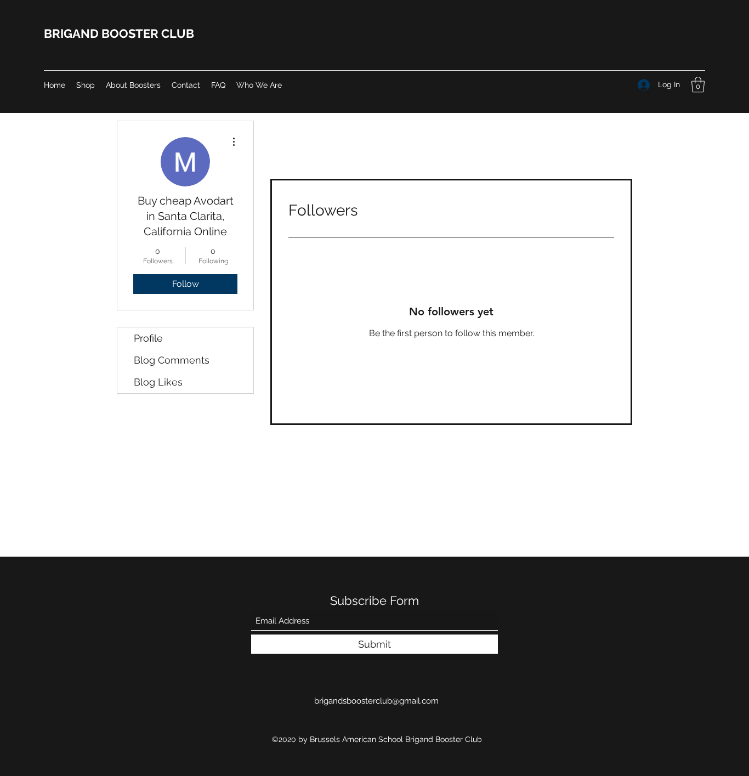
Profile (148, 338)
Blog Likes (158, 382)
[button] (698, 85)
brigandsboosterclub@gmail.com (376, 701)
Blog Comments (171, 360)
